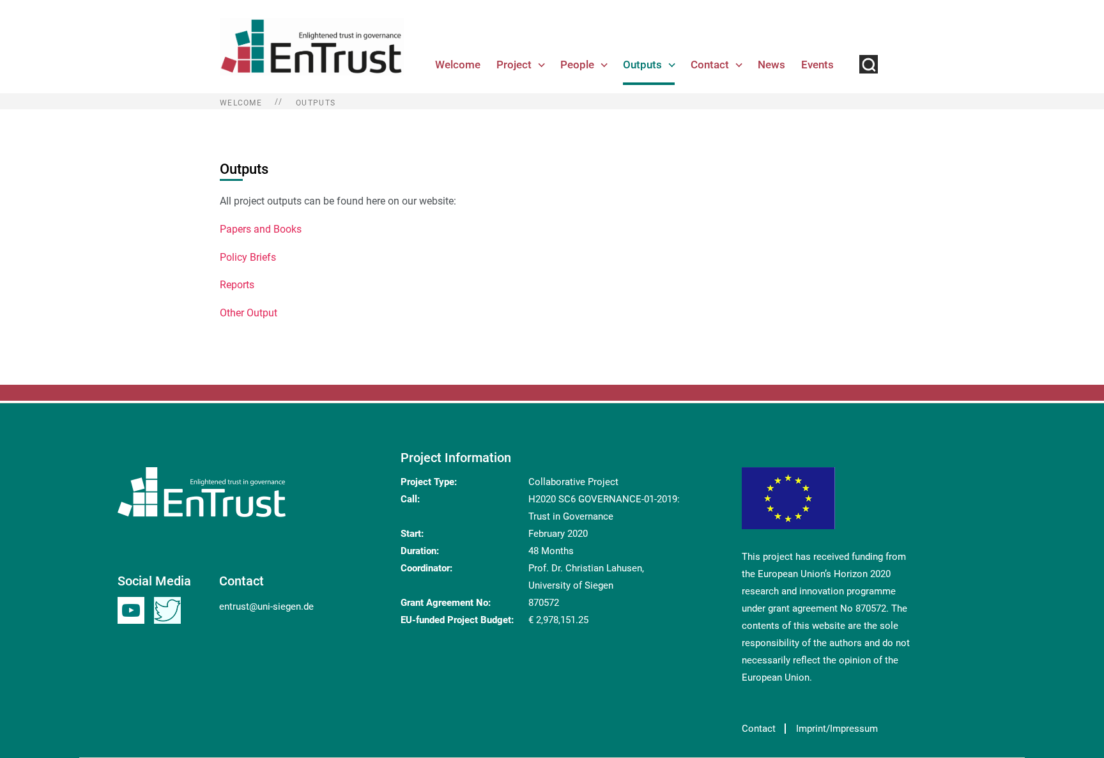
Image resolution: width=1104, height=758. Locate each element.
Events (817, 64)
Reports (237, 285)
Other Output (248, 313)
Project (514, 64)
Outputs (642, 64)
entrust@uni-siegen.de (266, 606)
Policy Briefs (248, 257)
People (577, 64)
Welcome (457, 64)
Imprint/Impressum (837, 728)
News (771, 64)
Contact (710, 64)
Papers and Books (261, 229)
